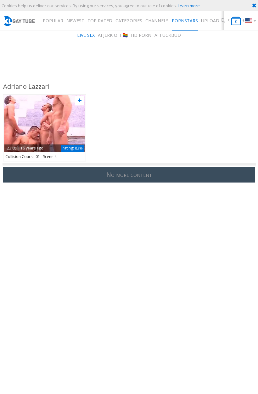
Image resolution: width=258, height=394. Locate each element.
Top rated (99, 21)
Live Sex (86, 35)
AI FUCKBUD (167, 35)
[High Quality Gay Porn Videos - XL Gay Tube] (19, 20)
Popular (53, 21)
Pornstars (185, 21)
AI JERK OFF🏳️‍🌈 (113, 35)
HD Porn (141, 35)
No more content (129, 174)
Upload (210, 21)
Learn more (189, 5)
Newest (75, 21)
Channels (157, 21)
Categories (128, 21)
